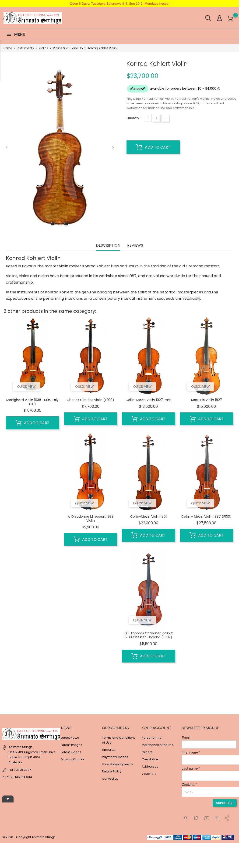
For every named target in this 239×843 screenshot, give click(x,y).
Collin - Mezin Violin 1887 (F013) (206, 516)
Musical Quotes (72, 759)
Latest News (70, 737)
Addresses (150, 766)
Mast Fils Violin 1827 (206, 400)
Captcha (188, 784)
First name (190, 752)
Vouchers (149, 774)
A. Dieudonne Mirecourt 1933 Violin (90, 518)
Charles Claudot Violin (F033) (90, 400)
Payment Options (115, 757)
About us (108, 750)
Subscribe (225, 803)
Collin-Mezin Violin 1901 (148, 516)
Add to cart (157, 147)
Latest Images (71, 745)
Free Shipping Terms (117, 764)
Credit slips (150, 759)
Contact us (110, 778)
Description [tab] (108, 245)
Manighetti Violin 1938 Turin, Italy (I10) (32, 402)
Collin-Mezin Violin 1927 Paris (148, 400)
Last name (190, 768)
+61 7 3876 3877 (19, 770)
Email (186, 737)
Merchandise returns (157, 745)
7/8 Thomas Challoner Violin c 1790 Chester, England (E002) (148, 635)
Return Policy (111, 771)
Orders (147, 752)
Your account (156, 728)
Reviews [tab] (135, 245)
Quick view (26, 386)
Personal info (152, 737)
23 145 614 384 (21, 777)
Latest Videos (71, 752)
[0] (230, 19)
